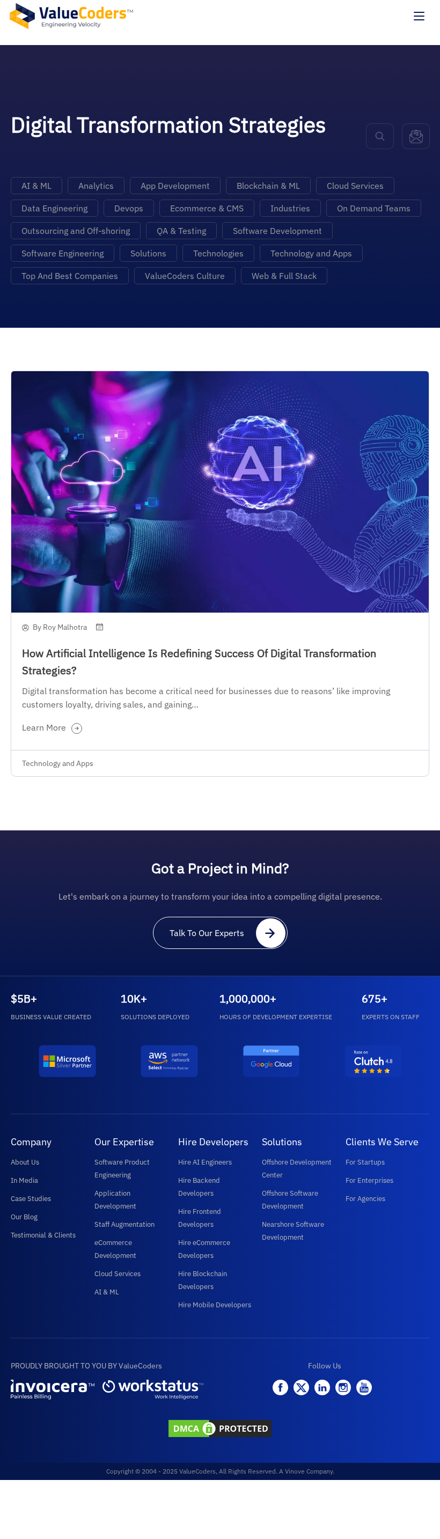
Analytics (96, 185)
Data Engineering (54, 208)
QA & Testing (181, 230)
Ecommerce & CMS (207, 208)
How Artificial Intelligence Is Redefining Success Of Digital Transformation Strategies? (199, 662)
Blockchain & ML (268, 185)
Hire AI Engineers (205, 1162)
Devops (128, 208)
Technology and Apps (311, 253)
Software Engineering (62, 253)
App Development (175, 185)
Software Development (277, 230)
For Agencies (365, 1198)
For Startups (365, 1162)
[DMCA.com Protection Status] (220, 1429)
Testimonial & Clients (43, 1235)
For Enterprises (369, 1180)
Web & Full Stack (284, 275)
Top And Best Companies (69, 275)
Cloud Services (355, 185)
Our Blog (24, 1216)
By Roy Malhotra (60, 627)
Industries (290, 208)
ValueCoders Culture (185, 275)
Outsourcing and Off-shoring (75, 230)
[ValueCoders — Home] (71, 15)
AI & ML (36, 185)
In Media (24, 1180)
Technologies (218, 253)
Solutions (148, 253)
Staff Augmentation (124, 1224)
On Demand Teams (373, 208)
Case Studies (31, 1198)
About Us (25, 1162)
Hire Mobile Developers (214, 1304)
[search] (380, 136)
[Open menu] (419, 16)
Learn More (44, 727)
